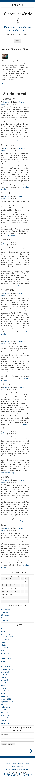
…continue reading (20, 141)
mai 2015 (4, 680)
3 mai (4, 525)
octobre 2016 (6, 634)
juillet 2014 (5, 707)
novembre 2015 (7, 664)
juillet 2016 (5, 642)
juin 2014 (4, 710)
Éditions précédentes (23, 763)
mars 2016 (5, 653)
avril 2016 (5, 650)
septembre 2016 (7, 637)
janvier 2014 (6, 723)
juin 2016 (4, 645)
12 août (5, 338)
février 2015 (6, 688)
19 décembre (8, 99)
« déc (3, 601)
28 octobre (7, 193)
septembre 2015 (7, 669)
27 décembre (6, 620)
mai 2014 (4, 712)
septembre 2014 (7, 702)
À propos (8, 763)
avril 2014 (5, 715)
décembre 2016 (7, 629)
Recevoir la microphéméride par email (17, 769)
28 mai (5, 477)
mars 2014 (5, 718)
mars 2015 (5, 685)
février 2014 (6, 721)
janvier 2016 (6, 658)
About (14, 763)
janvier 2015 (6, 691)
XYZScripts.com (25, 775)
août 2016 (5, 640)
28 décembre (6, 618)
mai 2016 (4, 648)
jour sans (6, 102)
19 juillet (6, 384)
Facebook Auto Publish (11, 775)
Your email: (5, 735)
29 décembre (6, 615)
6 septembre (7, 290)
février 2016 (6, 656)
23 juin (5, 428)
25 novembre (8, 145)
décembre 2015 (7, 661)
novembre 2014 (7, 696)
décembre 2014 (7, 694)
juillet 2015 (5, 675)
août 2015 (5, 672)
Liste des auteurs (17, 766)
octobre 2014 (6, 699)
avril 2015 (5, 683)
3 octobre (6, 239)
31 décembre (6, 610)
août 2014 (5, 704)
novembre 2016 (7, 632)
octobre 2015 (6, 667)
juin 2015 (4, 677)
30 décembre (6, 612)
